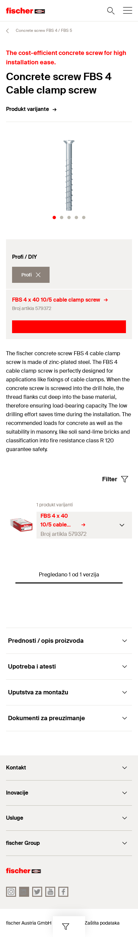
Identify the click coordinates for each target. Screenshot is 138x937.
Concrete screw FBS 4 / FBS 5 (43, 30)
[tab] (54, 217)
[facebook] (63, 892)
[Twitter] (37, 892)
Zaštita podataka (102, 923)
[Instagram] (11, 892)
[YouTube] (50, 892)
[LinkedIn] (24, 892)
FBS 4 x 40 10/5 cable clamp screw (56, 299)
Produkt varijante (27, 109)
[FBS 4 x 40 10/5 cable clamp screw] (21, 525)
